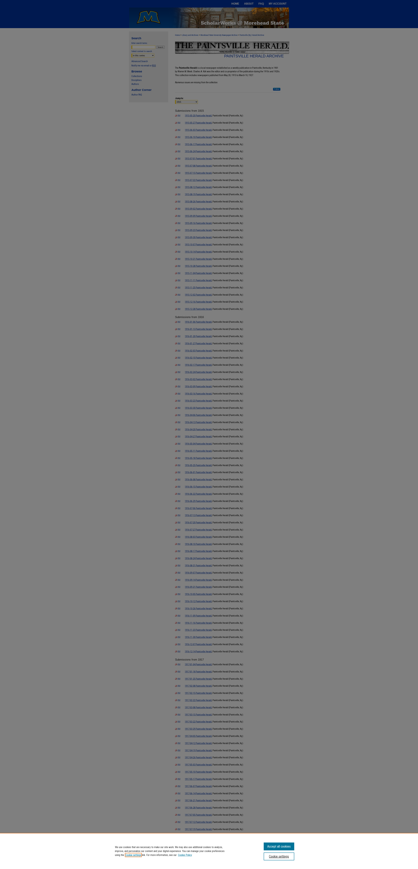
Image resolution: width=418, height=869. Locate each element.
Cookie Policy (185, 855)
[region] (209, 851)
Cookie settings (133, 855)
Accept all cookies (279, 846)
